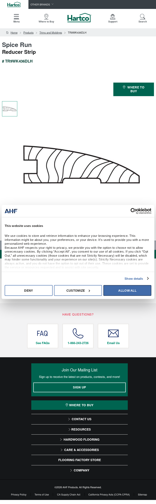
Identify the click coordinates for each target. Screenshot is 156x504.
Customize (75, 290)
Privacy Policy (18, 494)
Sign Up (79, 387)
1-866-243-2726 (78, 343)
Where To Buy (81, 405)
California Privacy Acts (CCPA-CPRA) (109, 494)
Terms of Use (42, 494)
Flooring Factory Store (79, 460)
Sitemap (142, 494)
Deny (28, 290)
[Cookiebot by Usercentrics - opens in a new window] (133, 211)
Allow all (127, 290)
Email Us (113, 343)
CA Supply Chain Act (68, 494)
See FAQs (43, 343)
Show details (134, 278)
